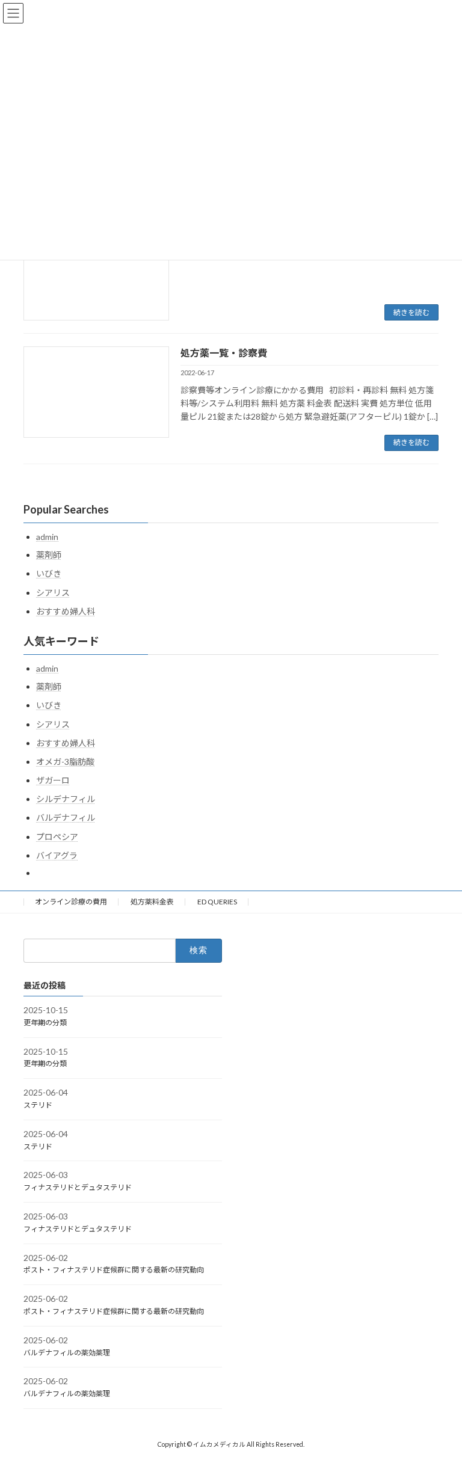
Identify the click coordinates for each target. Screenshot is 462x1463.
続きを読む (411, 312)
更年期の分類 (45, 1022)
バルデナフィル (65, 817)
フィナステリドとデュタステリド (77, 1187)
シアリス (53, 592)
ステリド (37, 1104)
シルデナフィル (65, 799)
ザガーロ (53, 780)
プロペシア (57, 837)
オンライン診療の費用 (71, 901)
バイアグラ (57, 855)
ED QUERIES (217, 901)
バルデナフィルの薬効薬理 (66, 1352)
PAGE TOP (440, 1406)
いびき (48, 573)
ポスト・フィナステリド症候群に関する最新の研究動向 (113, 1269)
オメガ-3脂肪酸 (65, 761)
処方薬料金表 (152, 901)
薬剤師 (48, 555)
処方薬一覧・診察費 (223, 352)
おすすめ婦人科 (65, 611)
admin (47, 537)
